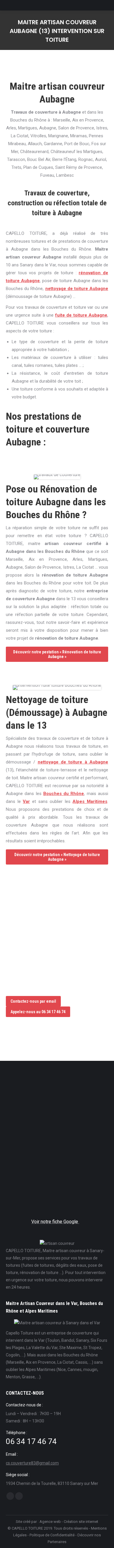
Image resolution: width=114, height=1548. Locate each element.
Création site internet (81, 1521)
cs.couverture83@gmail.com (32, 1463)
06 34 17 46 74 (31, 1441)
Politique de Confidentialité (52, 1535)
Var (26, 801)
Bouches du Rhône (63, 793)
